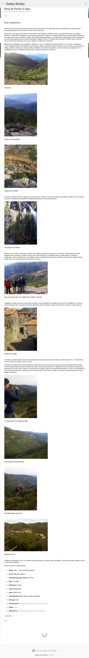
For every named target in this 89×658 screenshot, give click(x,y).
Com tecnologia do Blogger (46, 651)
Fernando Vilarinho (37, 611)
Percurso (8, 616)
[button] (5, 16)
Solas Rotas (15, 4)
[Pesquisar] (86, 3)
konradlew (51, 655)
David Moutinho (24, 611)
